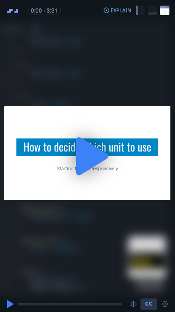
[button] (117, 10)
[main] (87, 156)
